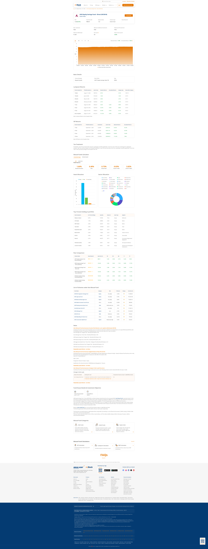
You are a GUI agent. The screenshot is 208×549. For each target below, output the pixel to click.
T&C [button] (103, 285)
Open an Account (111, 283)
